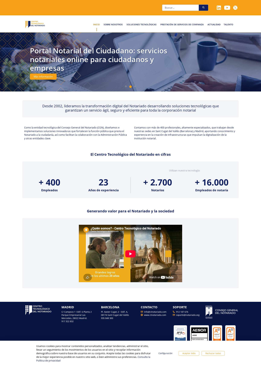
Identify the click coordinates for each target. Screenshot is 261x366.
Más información (43, 76)
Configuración (165, 353)
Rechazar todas (213, 353)
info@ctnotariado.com (155, 311)
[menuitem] (96, 24)
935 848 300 (107, 318)
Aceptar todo (188, 353)
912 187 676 (182, 311)
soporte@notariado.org (188, 315)
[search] (203, 7)
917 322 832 (67, 321)
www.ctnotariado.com (155, 315)
